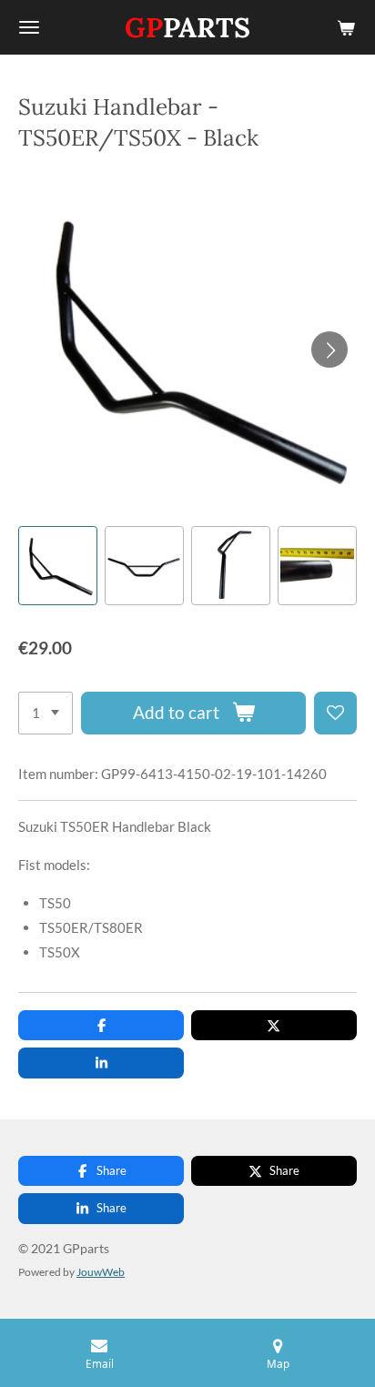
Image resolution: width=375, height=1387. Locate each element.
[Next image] (329, 349)
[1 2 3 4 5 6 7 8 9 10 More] (45, 713)
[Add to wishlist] (335, 713)
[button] (57, 565)
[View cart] (346, 27)
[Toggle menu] (29, 27)
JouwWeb (100, 1271)
